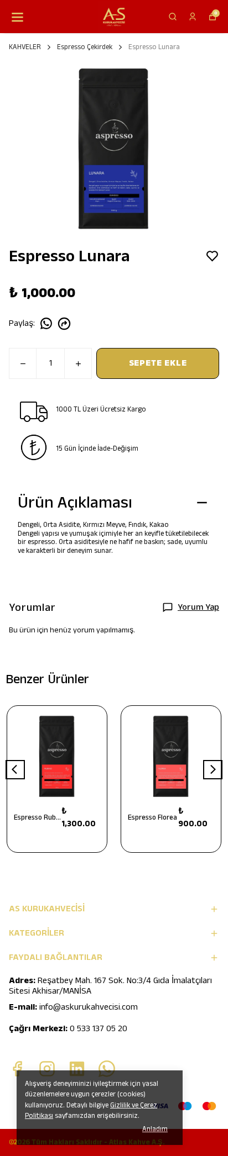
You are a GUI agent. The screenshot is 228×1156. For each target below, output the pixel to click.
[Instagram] (47, 1068)
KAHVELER (25, 47)
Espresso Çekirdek (84, 47)
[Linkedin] (77, 1068)
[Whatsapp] (107, 1068)
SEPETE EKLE (158, 363)
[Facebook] (17, 1068)
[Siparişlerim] (192, 16)
